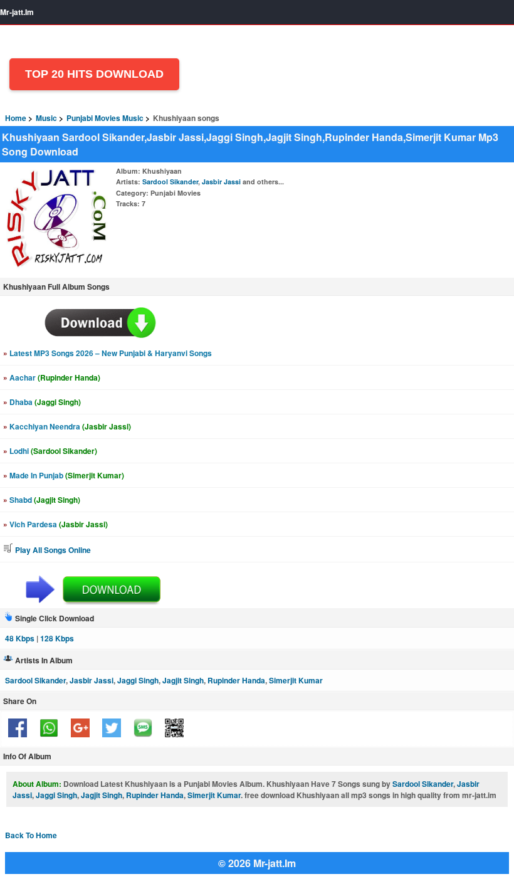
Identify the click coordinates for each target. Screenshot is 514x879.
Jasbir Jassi (221, 181)
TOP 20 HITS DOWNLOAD (94, 74)
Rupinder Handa (236, 680)
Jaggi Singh (138, 680)
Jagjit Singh (183, 680)
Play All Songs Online (52, 549)
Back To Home (31, 835)
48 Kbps (19, 638)
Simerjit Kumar (296, 680)
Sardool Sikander (170, 181)
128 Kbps (57, 638)
